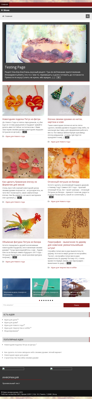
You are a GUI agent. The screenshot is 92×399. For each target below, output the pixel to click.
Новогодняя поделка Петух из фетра (21, 119)
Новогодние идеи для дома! (16, 355)
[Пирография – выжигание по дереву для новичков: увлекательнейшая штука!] (69, 223)
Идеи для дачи (11, 320)
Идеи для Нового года (15, 136)
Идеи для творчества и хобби (64, 267)
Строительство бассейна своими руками (21, 358)
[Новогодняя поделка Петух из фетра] (23, 100)
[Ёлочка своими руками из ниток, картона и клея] (69, 100)
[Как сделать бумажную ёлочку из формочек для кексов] (23, 163)
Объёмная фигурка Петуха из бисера (21, 241)
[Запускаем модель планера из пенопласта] (16, 287)
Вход (55, 394)
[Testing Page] (46, 44)
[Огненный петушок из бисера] (69, 163)
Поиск (76, 305)
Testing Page (15, 67)
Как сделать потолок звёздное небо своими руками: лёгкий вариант (33, 352)
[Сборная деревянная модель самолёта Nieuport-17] (76, 287)
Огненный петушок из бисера (63, 181)
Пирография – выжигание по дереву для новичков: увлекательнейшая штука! (67, 244)
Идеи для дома (11, 322)
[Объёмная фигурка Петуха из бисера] (23, 223)
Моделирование (11, 331)
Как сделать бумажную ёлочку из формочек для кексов (19, 183)
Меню (6, 10)
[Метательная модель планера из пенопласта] (46, 287)
